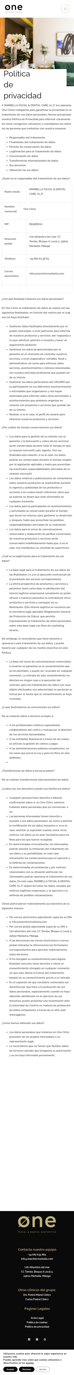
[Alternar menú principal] (65, 9)
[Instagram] (37, 1339)
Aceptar (10, 1369)
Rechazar (26, 1369)
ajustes (30, 1363)
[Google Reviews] (45, 1339)
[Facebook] (29, 1339)
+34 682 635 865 (37, 1254)
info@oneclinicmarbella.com (37, 1258)
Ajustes (42, 1369)
